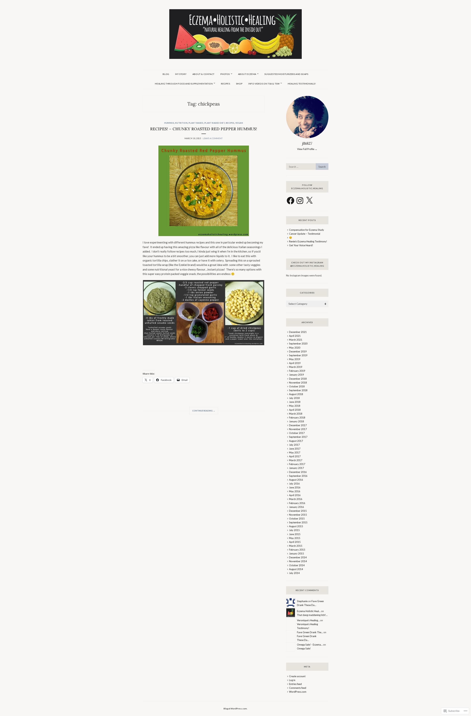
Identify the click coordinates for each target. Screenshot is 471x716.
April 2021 (295, 335)
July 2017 (294, 444)
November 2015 (298, 514)
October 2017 (297, 433)
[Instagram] (299, 200)
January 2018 (296, 421)
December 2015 (298, 510)
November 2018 (298, 382)
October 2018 (297, 386)
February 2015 (297, 549)
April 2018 (295, 409)
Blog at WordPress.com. (235, 708)
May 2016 (294, 491)
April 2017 (295, 456)
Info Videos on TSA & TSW (263, 83)
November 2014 (298, 561)
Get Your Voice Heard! (301, 245)
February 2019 (297, 370)
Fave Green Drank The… (310, 632)
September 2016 (298, 475)
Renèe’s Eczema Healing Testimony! (308, 241)
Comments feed (297, 687)
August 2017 (296, 440)
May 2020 (294, 347)
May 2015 (294, 538)
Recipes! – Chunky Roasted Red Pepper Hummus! (203, 128)
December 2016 (298, 472)
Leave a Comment (213, 138)
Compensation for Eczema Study (306, 229)
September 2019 (298, 355)
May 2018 (294, 405)
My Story (180, 74)
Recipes (225, 83)
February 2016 (297, 503)
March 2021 (295, 339)
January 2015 (296, 553)
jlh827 (307, 143)
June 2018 (294, 401)
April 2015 (295, 541)
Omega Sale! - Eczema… (310, 644)
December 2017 (298, 425)
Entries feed (295, 684)
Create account (297, 676)
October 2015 (297, 518)
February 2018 (297, 417)
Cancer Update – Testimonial (304, 233)
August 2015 (296, 526)
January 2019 (296, 374)
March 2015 (295, 545)
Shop (239, 83)
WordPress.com (297, 691)
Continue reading (202, 411)
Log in (292, 680)
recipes (230, 123)
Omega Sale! (304, 648)
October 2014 (297, 565)
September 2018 (298, 390)
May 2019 (294, 359)
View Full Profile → (307, 149)
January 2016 (296, 506)
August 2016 (296, 479)
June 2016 (294, 487)
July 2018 (294, 398)
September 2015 (298, 522)
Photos (225, 74)
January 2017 (296, 467)
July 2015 (294, 530)
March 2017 (295, 460)
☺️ (290, 237)
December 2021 (298, 331)
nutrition (181, 123)
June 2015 (294, 534)
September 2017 (298, 436)
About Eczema (247, 74)
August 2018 (296, 394)
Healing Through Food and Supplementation (184, 83)
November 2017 (298, 429)
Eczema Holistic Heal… (309, 611)
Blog (166, 74)
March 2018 (295, 413)
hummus (169, 123)
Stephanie (302, 601)
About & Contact (203, 74)
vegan (239, 123)
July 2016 (294, 483)
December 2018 (298, 378)
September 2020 (298, 343)
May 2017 (294, 452)
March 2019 (295, 366)
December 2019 (298, 351)
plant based (196, 123)
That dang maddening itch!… (312, 615)
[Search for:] (307, 166)
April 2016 (295, 495)
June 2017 (294, 448)
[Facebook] (290, 200)
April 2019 (295, 363)
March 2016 (295, 499)
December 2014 (298, 557)
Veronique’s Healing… (308, 620)
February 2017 (297, 464)
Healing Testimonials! (302, 83)
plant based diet (214, 123)
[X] (309, 200)
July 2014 (294, 573)
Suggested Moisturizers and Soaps (286, 74)
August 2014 (296, 569)
